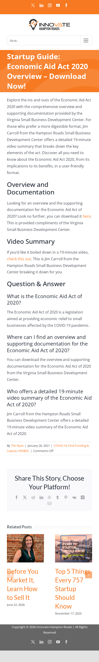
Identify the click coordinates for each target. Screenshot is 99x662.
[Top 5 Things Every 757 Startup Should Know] (73, 536)
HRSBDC (23, 451)
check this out (19, 258)
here (87, 216)
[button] (10, 574)
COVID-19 (60, 445)
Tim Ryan (17, 445)
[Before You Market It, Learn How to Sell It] (25, 536)
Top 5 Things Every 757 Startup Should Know (72, 588)
